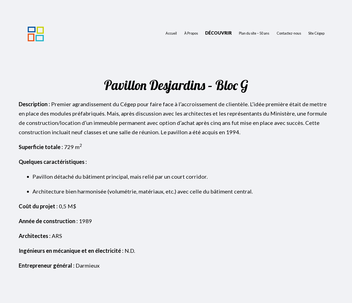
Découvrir (218, 32)
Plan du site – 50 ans (254, 33)
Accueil (171, 33)
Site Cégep (316, 33)
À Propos (191, 33)
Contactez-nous (289, 33)
